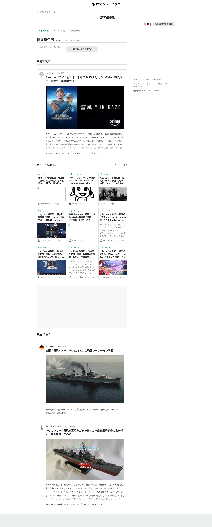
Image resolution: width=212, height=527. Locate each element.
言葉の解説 (44, 30)
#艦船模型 (50, 504)
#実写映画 (61, 413)
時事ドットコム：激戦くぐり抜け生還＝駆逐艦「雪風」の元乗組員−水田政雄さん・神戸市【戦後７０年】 (82, 217)
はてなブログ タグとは (141, 84)
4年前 (72, 426)
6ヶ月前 (61, 73)
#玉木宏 (114, 409)
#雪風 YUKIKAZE (79, 153)
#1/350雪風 (97, 504)
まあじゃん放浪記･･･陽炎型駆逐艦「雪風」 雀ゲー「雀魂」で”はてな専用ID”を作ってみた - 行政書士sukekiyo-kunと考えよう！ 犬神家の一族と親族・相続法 (113, 254)
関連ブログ (75, 30)
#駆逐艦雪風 (94, 153)
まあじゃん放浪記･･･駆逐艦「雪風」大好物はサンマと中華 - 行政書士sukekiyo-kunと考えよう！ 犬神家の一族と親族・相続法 (113, 217)
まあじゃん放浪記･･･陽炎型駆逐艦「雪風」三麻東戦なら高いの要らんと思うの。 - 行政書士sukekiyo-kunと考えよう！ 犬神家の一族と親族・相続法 (51, 254)
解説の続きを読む (81, 49)
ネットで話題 (59, 30)
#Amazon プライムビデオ (57, 153)
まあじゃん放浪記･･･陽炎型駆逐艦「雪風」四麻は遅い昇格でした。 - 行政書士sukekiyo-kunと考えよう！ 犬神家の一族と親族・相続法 (82, 254)
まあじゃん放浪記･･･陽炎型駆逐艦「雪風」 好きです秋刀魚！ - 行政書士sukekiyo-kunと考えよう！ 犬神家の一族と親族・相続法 (51, 217)
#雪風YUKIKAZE (64, 409)
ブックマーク (44, 173)
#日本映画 (50, 413)
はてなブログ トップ (47, 12)
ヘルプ (154, 84)
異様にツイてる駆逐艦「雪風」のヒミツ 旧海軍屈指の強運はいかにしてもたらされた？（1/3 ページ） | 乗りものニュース (113, 180)
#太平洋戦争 (92, 409)
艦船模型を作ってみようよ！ (57, 426)
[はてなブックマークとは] (54, 164)
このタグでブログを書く (164, 24)
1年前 (64, 346)
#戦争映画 (50, 409)
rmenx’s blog (50, 73)
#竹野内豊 (104, 409)
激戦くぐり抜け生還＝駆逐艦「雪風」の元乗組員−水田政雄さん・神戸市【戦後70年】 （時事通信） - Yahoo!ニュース (51, 180)
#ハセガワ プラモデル (80, 504)
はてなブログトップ (140, 86)
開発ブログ (162, 84)
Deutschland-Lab (53, 346)
